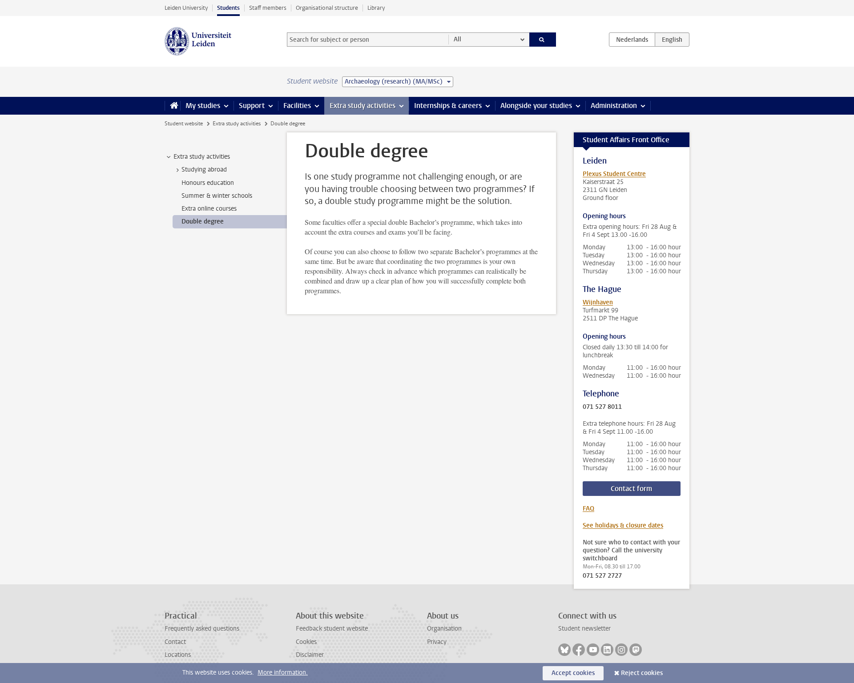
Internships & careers (448, 105)
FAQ (588, 508)
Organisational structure (327, 8)
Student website (184, 123)
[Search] (542, 39)
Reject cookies (642, 673)
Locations (178, 655)
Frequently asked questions (202, 628)
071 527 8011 (602, 407)
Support (252, 105)
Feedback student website (332, 628)
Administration (614, 105)
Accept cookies (573, 673)
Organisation (444, 628)
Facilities (297, 105)
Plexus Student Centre (614, 174)
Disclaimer (310, 655)
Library (376, 8)
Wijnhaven (598, 302)
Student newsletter (584, 628)
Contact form (631, 488)
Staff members (267, 8)
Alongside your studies (536, 105)
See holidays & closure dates (623, 525)
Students (228, 8)
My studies (202, 105)
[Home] (172, 106)
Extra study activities (362, 105)
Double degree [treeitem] (202, 221)
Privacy (437, 642)
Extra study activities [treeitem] (201, 156)
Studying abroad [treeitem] (204, 169)
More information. (283, 672)
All (457, 39)
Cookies (306, 642)
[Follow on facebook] (578, 649)
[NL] (632, 39)
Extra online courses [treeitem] (209, 208)
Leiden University (186, 8)
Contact (175, 642)
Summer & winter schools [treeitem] (216, 196)
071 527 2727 (602, 576)
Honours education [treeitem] (207, 183)
